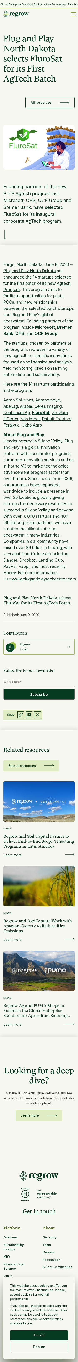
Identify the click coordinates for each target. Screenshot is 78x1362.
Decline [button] (39, 1347)
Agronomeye (47, 399)
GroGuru (60, 412)
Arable (26, 406)
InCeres (10, 418)
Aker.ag (10, 406)
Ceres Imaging (48, 406)
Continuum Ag (16, 412)
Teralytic (11, 425)
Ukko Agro (32, 425)
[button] (72, 14)
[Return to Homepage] (39, 1176)
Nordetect (30, 418)
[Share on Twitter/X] (37, 714)
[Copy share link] (20, 714)
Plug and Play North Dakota (29, 270)
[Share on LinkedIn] (29, 714)
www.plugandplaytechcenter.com (44, 578)
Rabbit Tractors (56, 418)
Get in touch (39, 1211)
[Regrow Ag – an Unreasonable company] (46, 1194)
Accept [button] (39, 1335)
